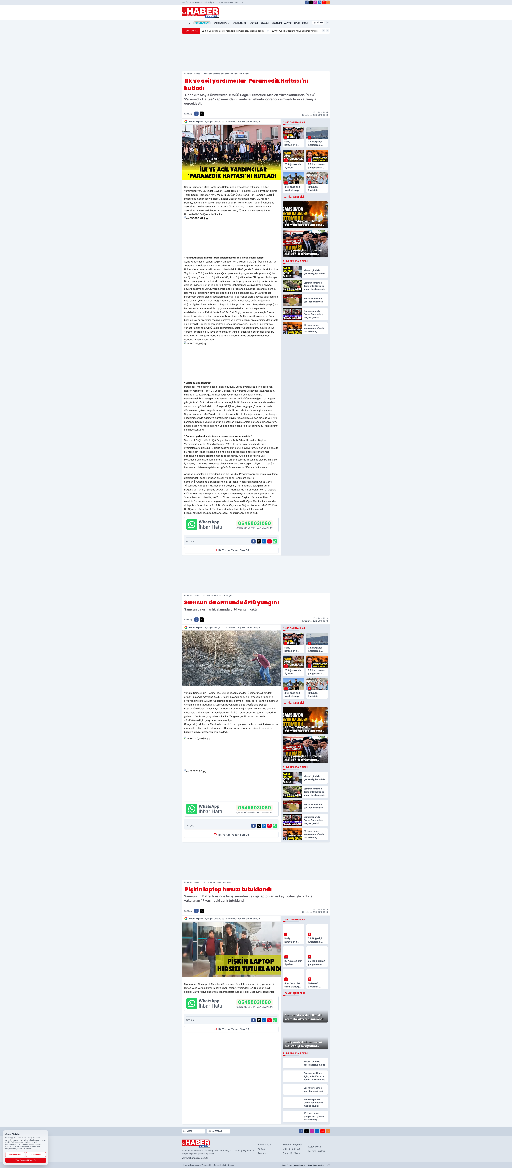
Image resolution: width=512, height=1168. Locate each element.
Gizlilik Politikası (292, 1148)
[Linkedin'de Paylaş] (264, 541)
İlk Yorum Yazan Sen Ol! (233, 550)
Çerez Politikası (291, 1153)
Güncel (254, 23)
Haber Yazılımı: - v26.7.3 (306, 1165)
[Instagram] (315, 2)
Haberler (188, 73)
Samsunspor (240, 23)
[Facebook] (307, 2)
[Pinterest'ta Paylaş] (269, 541)
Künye (187, 2)
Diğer (305, 23)
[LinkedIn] (319, 2)
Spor (296, 23)
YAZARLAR (217, 1131)
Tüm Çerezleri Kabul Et (25, 1160)
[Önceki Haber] (323, 30)
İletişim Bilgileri (316, 1151)
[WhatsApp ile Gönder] (275, 541)
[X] (311, 2)
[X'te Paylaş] (202, 114)
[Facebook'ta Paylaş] (196, 114)
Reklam (198, 2)
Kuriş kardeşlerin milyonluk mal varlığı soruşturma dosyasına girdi (238, 30)
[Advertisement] (256, 52)
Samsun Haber (222, 23)
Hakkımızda (264, 1144)
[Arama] (328, 22)
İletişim (210, 2)
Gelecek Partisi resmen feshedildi (303, 30)
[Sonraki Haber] (327, 30)
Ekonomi (277, 23)
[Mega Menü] (184, 23)
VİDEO (320, 22)
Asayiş (287, 23)
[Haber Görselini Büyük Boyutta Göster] (231, 152)
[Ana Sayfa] (189, 23)
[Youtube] (324, 2)
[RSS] (328, 2)
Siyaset (265, 23)
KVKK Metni (314, 1146)
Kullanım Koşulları (293, 1144)
